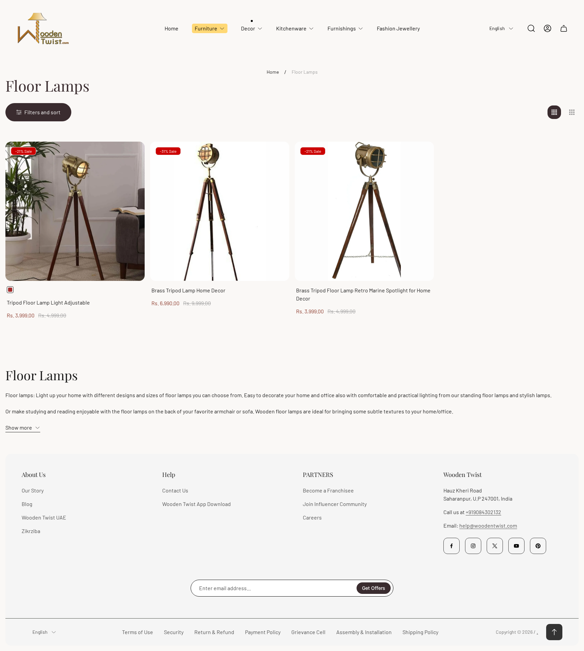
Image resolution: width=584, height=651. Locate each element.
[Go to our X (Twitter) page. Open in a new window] (495, 546)
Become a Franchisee (328, 490)
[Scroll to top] (554, 632)
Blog (27, 504)
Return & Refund (214, 632)
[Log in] (547, 28)
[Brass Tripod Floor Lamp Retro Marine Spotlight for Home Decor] (364, 211)
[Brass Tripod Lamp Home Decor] (219, 211)
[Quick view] (131, 155)
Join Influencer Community (335, 504)
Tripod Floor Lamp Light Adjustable (48, 302)
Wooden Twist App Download (196, 504)
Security (174, 632)
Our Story (33, 490)
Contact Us (175, 490)
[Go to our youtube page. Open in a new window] (516, 546)
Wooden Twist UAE (44, 517)
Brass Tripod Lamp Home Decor (188, 290)
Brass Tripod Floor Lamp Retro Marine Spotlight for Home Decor (363, 294)
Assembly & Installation (364, 632)
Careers (312, 517)
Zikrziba (31, 531)
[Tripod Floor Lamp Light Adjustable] (75, 211)
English (497, 28)
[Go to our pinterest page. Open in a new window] (538, 546)
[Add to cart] (276, 155)
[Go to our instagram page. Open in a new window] (473, 546)
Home (273, 72)
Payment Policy (263, 632)
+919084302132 (483, 512)
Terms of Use (137, 632)
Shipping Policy (420, 632)
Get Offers (373, 588)
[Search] (531, 28)
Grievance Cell (308, 632)
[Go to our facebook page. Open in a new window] (451, 546)
